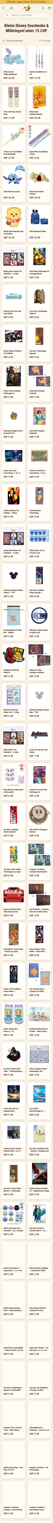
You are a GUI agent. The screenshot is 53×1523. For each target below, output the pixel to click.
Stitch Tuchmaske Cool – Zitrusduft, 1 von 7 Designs (13, 1229)
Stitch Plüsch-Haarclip (12, 191)
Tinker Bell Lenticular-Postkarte (37, 392)
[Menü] (3, 8)
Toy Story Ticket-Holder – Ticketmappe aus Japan (13, 870)
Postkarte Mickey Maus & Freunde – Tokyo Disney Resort (38, 1030)
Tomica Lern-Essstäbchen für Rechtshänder (13, 153)
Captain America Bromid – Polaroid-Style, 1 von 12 (13, 1149)
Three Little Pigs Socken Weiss (12, 113)
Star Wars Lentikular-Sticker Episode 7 (37, 591)
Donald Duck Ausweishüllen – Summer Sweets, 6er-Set (13, 1349)
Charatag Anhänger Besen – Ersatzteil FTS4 (14, 432)
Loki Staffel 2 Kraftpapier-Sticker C (38, 830)
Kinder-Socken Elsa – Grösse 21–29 (11, 1030)
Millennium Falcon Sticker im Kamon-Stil (38, 631)
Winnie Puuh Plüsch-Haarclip (36, 192)
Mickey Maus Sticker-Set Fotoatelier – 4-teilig (13, 272)
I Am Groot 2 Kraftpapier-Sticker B (38, 312)
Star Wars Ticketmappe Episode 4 (37, 352)
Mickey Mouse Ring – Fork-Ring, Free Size (13, 1468)
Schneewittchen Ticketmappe (35, 511)
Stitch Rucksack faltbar (37, 231)
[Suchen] (8, 15)
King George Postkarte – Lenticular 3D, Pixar (38, 1309)
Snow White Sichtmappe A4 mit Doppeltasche (39, 272)
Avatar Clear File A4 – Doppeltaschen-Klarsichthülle (11, 1109)
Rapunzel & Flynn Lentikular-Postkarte (36, 671)
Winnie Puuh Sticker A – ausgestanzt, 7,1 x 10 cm (13, 1269)
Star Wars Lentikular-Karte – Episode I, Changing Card (39, 1149)
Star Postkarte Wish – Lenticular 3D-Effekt (37, 990)
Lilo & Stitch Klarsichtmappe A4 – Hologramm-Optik (37, 1109)
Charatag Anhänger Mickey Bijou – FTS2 (39, 711)
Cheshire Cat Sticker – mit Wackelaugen (38, 1468)
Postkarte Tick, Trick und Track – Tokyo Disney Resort (12, 1429)
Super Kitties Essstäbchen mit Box (38, 153)
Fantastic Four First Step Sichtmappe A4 (38, 791)
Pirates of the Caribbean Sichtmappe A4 (12, 392)
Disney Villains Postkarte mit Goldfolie (12, 352)
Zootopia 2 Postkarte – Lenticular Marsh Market (38, 870)
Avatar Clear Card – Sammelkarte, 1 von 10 (12, 472)
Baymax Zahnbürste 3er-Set (38, 73)
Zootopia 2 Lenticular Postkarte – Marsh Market (13, 1508)
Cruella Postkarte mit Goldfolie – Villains (11, 511)
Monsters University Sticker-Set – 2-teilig (11, 711)
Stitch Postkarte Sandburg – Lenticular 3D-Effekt (38, 1269)
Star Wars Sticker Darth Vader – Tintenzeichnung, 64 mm (13, 1070)
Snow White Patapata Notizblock (37, 432)
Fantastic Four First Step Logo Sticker (12, 312)
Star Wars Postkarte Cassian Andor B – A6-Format (37, 1229)
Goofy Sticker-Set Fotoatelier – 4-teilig (11, 751)
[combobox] (29, 15)
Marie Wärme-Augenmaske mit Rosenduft (13, 791)
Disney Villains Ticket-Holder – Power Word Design (37, 950)
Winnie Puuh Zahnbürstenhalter (35, 113)
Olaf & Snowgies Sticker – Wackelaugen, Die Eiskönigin (38, 1070)
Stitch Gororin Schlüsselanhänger (10, 73)
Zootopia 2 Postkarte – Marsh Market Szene (37, 1508)
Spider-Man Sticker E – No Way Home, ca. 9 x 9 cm (38, 1349)
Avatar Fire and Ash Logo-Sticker (38, 751)
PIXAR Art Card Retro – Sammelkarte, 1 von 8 (37, 472)
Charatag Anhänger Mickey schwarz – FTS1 (13, 591)
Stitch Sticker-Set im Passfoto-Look (37, 551)
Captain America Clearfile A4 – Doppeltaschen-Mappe (39, 1189)
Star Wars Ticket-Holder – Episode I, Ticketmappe (13, 1189)
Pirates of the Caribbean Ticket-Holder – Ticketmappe (12, 990)
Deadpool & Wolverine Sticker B (11, 671)
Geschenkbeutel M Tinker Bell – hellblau (13, 631)
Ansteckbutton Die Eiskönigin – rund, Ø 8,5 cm (39, 1429)
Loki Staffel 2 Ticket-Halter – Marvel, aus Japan (13, 950)
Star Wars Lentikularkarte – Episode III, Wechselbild (13, 1389)
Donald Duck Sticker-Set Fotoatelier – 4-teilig (12, 551)
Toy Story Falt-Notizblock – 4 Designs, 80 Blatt (39, 1389)
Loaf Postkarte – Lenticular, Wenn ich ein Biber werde (39, 910)
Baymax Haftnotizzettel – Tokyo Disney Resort (13, 910)
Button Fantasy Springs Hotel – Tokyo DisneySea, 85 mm (13, 1309)
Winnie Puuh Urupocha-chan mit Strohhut (13, 232)
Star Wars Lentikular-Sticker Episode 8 (11, 830)
